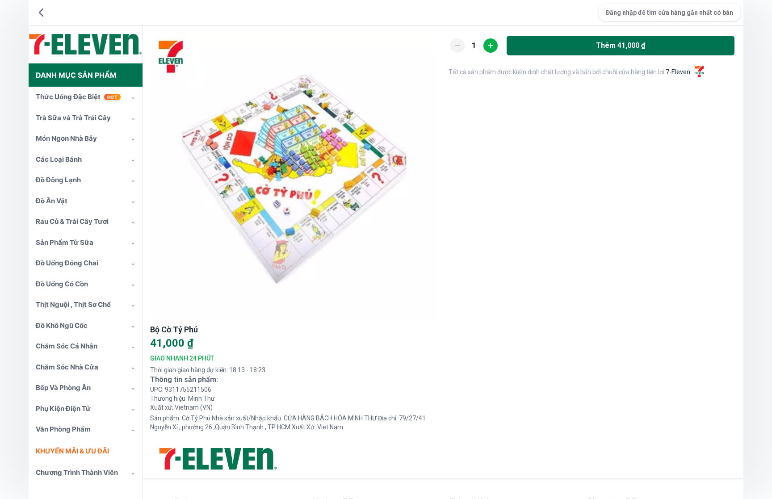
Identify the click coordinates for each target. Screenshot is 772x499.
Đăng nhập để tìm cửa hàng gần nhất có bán (669, 12)
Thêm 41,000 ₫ (620, 45)
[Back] (41, 12)
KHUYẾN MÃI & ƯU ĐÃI (72, 451)
